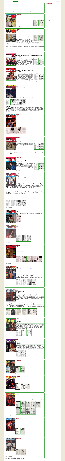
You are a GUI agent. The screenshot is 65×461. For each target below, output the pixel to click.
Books (12, 1)
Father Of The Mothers (19, 116)
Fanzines (23, 1)
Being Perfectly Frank (19, 247)
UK (43, 3)
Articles (19, 1)
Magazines (15, 1)
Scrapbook (27, 1)
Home (8, 1)
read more (35, 123)
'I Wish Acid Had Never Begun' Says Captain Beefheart (24, 268)
